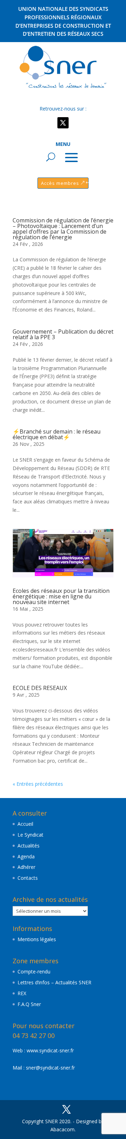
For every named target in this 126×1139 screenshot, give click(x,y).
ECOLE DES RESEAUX (40, 688)
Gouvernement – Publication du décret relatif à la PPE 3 (63, 334)
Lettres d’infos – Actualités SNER (54, 982)
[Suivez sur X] (63, 122)
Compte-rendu (34, 971)
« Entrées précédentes (38, 783)
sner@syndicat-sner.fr (50, 1067)
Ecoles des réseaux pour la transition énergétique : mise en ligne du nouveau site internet (61, 596)
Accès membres (60, 183)
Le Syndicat (30, 834)
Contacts (28, 878)
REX (22, 993)
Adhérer (26, 867)
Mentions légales (37, 939)
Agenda (26, 856)
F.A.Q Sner (29, 1004)
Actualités (29, 845)
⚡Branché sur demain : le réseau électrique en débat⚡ (56, 434)
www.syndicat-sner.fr (50, 1050)
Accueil (25, 823)
